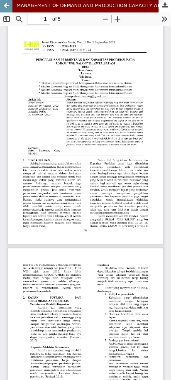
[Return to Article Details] (6, 6)
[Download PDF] (165, 6)
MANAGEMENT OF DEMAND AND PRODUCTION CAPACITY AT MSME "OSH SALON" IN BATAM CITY (94, 6)
